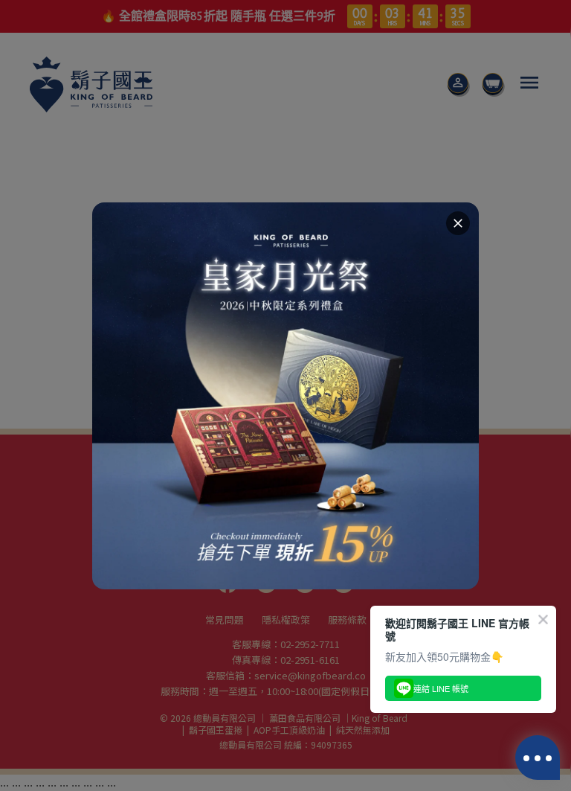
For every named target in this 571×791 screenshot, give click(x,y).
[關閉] (458, 223)
